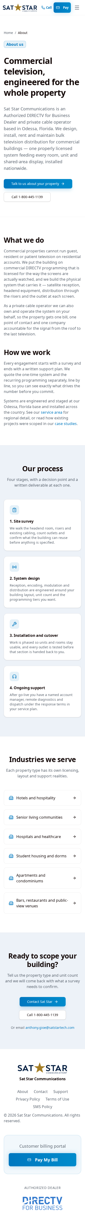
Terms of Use (57, 1099)
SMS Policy (42, 1106)
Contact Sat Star (39, 1001)
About (22, 1091)
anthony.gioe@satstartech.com (50, 1027)
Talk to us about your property (35, 183)
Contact (41, 1091)
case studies (66, 423)
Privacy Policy (28, 1099)
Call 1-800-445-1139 (27, 197)
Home (8, 32)
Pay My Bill (46, 1160)
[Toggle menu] (77, 7)
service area (51, 412)
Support (60, 1091)
